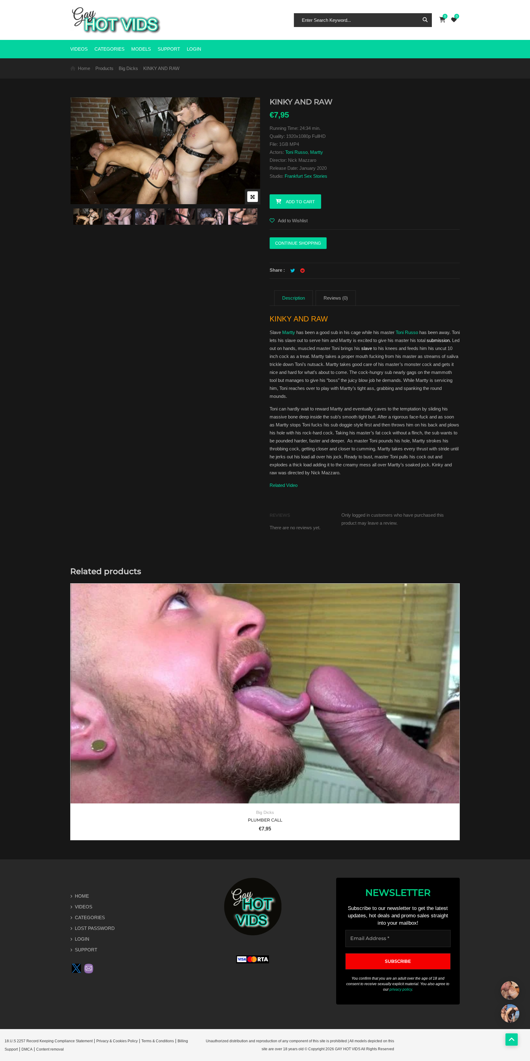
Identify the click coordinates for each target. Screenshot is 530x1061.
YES (237, 543)
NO (292, 543)
